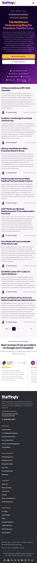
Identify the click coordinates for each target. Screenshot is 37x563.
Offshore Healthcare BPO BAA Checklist (15, 89)
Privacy (4, 547)
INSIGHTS (18, 11)
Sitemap (22, 547)
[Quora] (18, 560)
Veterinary (5, 474)
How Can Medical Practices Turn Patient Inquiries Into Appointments (18, 298)
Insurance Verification (8, 436)
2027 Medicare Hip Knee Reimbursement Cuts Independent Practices (17, 211)
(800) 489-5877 (9, 419)
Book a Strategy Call (8, 498)
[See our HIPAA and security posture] (29, 80)
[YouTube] (8, 560)
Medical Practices (7, 457)
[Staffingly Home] (18, 397)
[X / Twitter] (15, 560)
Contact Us (5, 491)
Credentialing (6, 447)
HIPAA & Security (7, 502)
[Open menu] (33, 3)
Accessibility (14, 547)
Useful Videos (6, 532)
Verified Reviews (7, 529)
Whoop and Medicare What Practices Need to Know (14, 149)
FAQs (3, 518)
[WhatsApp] (32, 560)
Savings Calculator (7, 522)
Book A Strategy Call (19, 56)
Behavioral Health (7, 464)
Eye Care (4, 467)
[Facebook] (11, 560)
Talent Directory (7, 525)
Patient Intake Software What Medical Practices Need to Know (17, 179)
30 (31, 329)
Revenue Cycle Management (11, 443)
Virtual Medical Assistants (10, 433)
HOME (12, 11)
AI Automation (6, 429)
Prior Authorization (7, 440)
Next (6, 329)
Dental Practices (7, 460)
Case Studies (6, 515)
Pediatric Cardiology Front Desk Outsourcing (16, 119)
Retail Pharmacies (7, 471)
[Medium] (22, 560)
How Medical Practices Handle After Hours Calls (15, 242)
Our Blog (4, 511)
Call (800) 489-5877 (19, 62)
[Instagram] (25, 560)
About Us (5, 484)
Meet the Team (6, 487)
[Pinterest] (28, 560)
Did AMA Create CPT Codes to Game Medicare (15, 272)
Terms (8, 547)
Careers (4, 494)
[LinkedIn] (5, 560)
